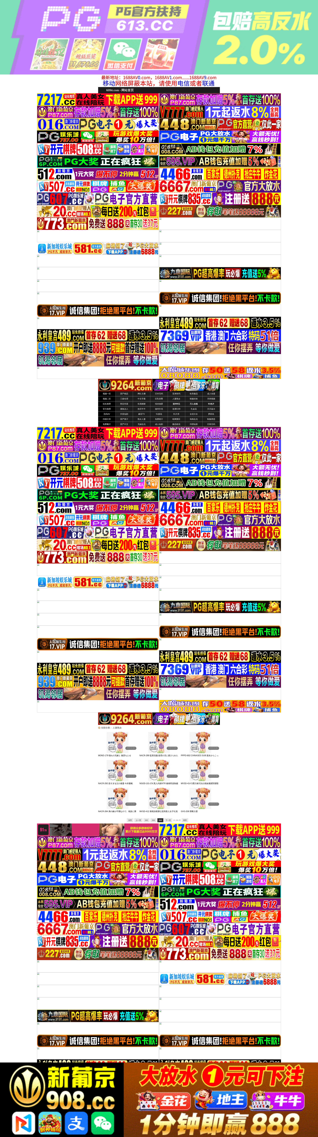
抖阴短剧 (194, 424)
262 (146, 820)
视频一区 (107, 394)
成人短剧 (159, 424)
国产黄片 (124, 419)
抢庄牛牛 (142, 409)
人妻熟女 (176, 399)
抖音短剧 (124, 414)
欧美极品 (194, 394)
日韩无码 (211, 424)
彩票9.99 (176, 409)
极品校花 (176, 424)
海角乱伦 (194, 419)
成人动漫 (211, 394)
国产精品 (124, 394)
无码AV (106, 414)
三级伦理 (124, 399)
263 (153, 820)
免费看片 (107, 424)
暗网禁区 (176, 419)
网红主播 (142, 394)
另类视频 (211, 399)
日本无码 (159, 394)
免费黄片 (159, 419)
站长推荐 (107, 404)
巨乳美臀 (159, 399)
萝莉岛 (211, 414)
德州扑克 (159, 409)
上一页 (138, 820)
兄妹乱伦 (142, 424)
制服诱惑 (211, 419)
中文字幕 (142, 399)
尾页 (185, 820)
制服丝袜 (194, 399)
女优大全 (194, 414)
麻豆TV (141, 414)
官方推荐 (107, 409)
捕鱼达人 (124, 409)
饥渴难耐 (142, 404)
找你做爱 (159, 404)
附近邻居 (124, 404)
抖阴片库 (107, 419)
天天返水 (211, 409)
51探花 (159, 414)
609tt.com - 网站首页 (120, 90)
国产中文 (124, 424)
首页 (130, 820)
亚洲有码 (176, 394)
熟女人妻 (142, 419)
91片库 (176, 414)
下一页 (168, 820)
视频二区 (107, 399)
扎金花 (194, 409)
